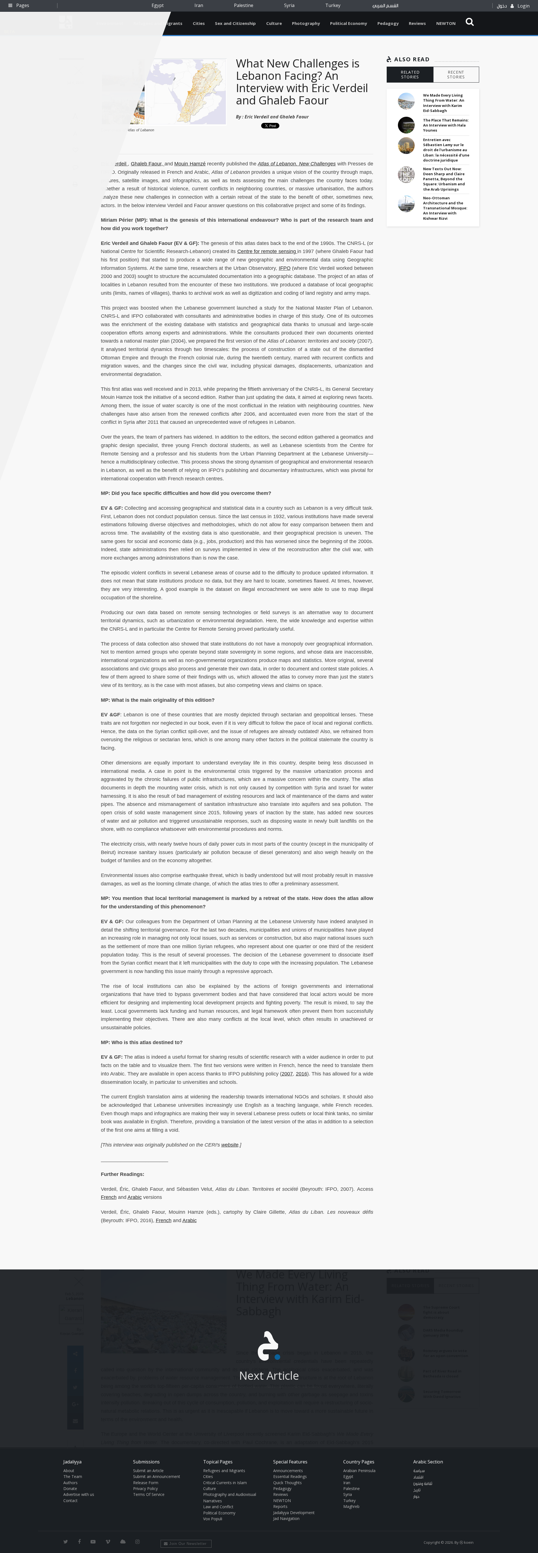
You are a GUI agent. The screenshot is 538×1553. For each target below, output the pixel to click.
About (68, 1470)
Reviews (417, 23)
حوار (416, 1496)
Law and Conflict (218, 1506)
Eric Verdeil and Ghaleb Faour (277, 117)
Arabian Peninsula (359, 1470)
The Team (72, 1476)
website (229, 1145)
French (109, 1197)
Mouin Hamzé (189, 164)
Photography (306, 23)
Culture (274, 23)
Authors (70, 1482)
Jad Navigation (286, 1518)
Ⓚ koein (467, 1542)
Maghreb (351, 1506)
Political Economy (348, 23)
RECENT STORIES (456, 74)
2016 (301, 1074)
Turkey (332, 5)
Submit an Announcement (156, 1476)
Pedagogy (388, 23)
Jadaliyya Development (294, 1512)
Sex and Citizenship (235, 23)
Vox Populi (212, 1518)
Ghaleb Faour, (147, 164)
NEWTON (446, 23)
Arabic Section (428, 1462)
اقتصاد (418, 1477)
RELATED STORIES (410, 74)
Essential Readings (290, 1476)
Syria (289, 5)
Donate (70, 1488)
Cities (199, 23)
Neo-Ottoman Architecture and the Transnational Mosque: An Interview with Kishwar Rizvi (445, 208)
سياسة (419, 1471)
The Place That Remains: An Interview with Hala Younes (446, 125)
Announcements (288, 1470)
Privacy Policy (145, 1488)
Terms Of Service (148, 1494)
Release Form (145, 1482)
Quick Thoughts (287, 1482)
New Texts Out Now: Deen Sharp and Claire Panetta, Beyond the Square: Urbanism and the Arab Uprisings (444, 179)
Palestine (243, 5)
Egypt (158, 5)
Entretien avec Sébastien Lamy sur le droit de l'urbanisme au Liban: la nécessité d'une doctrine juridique (446, 150)
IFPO (285, 268)
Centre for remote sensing (267, 251)
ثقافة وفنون (422, 1484)
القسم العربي (385, 5)
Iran (198, 5)
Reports (280, 1506)
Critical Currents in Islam (225, 1482)
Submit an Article (148, 1470)
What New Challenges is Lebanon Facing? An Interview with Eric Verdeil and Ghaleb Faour (302, 81)
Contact (70, 1500)
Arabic (134, 1197)
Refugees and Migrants (224, 1470)
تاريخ (417, 1490)
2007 (287, 1074)
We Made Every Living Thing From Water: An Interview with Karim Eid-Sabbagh (443, 103)
